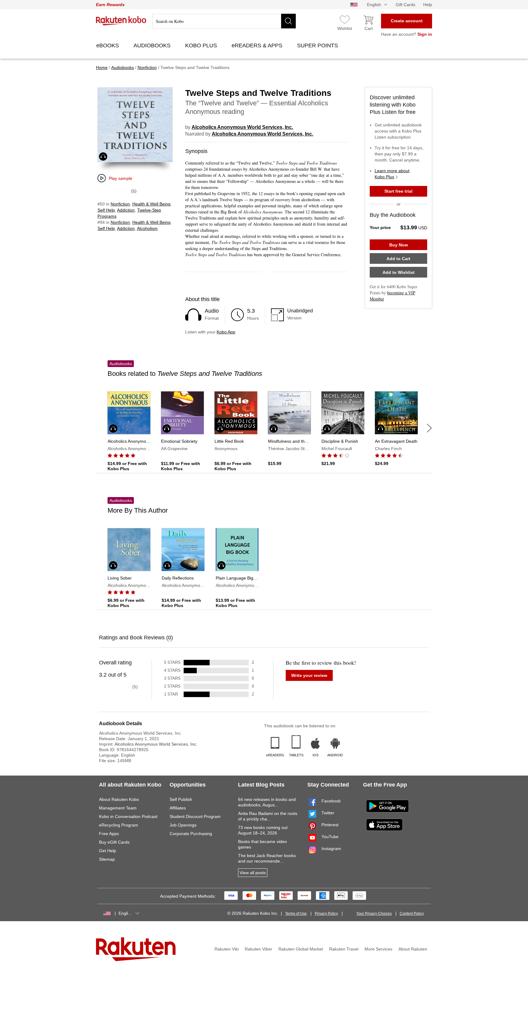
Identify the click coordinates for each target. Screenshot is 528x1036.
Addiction (126, 210)
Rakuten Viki (227, 949)
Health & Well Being (151, 204)
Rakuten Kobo (121, 21)
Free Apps (109, 833)
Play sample (120, 178)
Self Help (106, 210)
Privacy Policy (326, 913)
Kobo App (226, 331)
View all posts (253, 872)
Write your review (309, 675)
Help (427, 4)
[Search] (288, 21)
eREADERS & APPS (258, 45)
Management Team (118, 807)
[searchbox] (224, 21)
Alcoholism (147, 228)
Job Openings (183, 825)
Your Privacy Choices (374, 913)
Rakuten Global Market (300, 949)
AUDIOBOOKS (153, 45)
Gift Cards (405, 4)
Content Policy (412, 913)
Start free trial (398, 191)
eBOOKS (108, 45)
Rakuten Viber (258, 949)
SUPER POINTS (318, 45)
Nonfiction (120, 204)
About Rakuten (412, 949)
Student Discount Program (195, 816)
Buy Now (398, 244)
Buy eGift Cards (114, 842)
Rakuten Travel (343, 949)
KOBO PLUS (201, 45)
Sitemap (107, 859)
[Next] (429, 428)
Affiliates (178, 807)
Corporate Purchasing (191, 833)
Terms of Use (296, 913)
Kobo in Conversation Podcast (128, 816)
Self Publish (181, 799)
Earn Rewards (110, 4)
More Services (378, 949)
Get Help (107, 850)
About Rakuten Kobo (119, 799)
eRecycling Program (118, 825)
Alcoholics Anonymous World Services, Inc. (242, 127)
